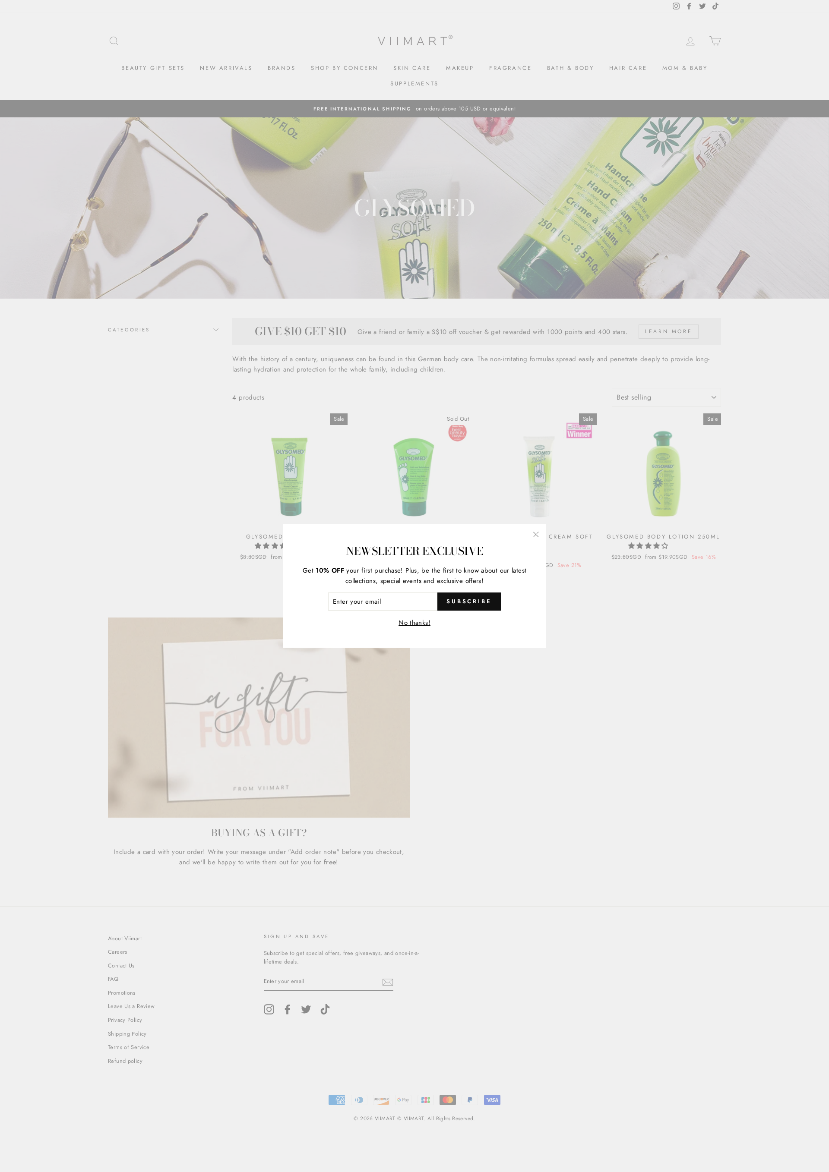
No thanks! (414, 622)
